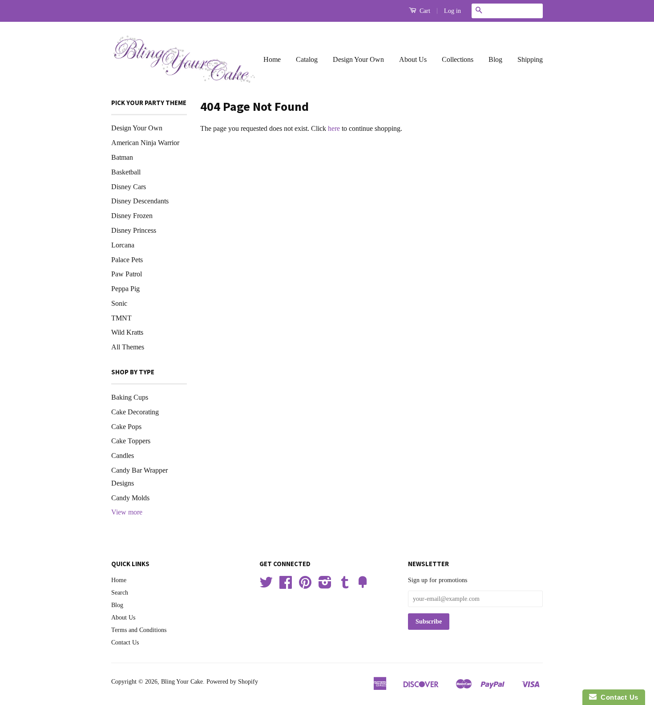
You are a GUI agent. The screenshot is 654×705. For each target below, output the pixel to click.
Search (119, 592)
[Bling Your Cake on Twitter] (266, 585)
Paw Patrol (126, 274)
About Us (413, 59)
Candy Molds (130, 498)
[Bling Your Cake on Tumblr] (344, 585)
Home (272, 59)
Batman (122, 157)
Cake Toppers (130, 441)
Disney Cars (128, 186)
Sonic (119, 303)
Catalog (307, 59)
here (334, 128)
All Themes (127, 347)
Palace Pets (127, 259)
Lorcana (122, 245)
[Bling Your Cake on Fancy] (362, 585)
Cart (424, 11)
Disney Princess (133, 230)
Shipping (530, 59)
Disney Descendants (140, 201)
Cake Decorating (135, 412)
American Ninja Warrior (145, 142)
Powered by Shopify (232, 681)
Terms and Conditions (138, 630)
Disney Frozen (132, 215)
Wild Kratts (127, 332)
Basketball (126, 172)
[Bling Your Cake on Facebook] (285, 585)
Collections (457, 59)
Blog (495, 59)
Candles (122, 455)
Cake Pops (126, 426)
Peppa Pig (125, 288)
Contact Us (125, 642)
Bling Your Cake (182, 681)
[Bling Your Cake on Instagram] (325, 585)
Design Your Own (358, 59)
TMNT (121, 318)
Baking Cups (129, 397)
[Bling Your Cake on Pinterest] (305, 585)
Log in (452, 11)
